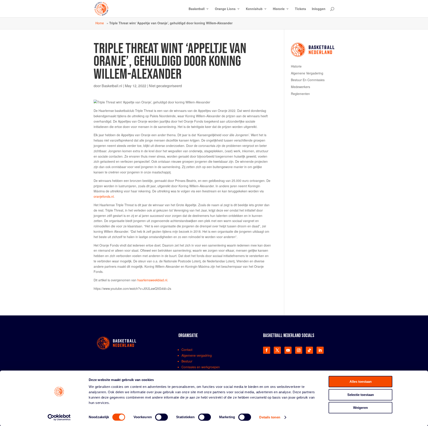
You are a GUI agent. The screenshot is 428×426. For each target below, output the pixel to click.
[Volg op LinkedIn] (320, 350)
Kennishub (254, 9)
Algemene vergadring (196, 355)
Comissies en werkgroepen (200, 367)
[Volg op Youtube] (288, 350)
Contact (186, 349)
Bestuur (186, 361)
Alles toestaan (361, 381)
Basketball (197, 9)
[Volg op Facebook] (266, 350)
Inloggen (318, 9)
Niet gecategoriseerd (165, 85)
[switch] (161, 417)
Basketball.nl (112, 85)
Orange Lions (225, 9)
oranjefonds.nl (104, 196)
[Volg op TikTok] (309, 350)
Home (99, 23)
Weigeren (360, 408)
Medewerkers (300, 86)
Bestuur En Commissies (308, 80)
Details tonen (269, 417)
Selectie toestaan (360, 395)
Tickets (300, 9)
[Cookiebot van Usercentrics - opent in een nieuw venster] (59, 417)
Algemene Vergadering (307, 73)
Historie (279, 9)
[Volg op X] (277, 350)
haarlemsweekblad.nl (152, 280)
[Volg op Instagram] (298, 350)
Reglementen (300, 93)
